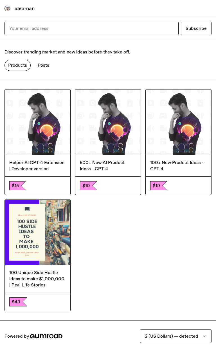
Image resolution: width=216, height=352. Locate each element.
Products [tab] (17, 65)
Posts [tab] (43, 65)
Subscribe (196, 28)
